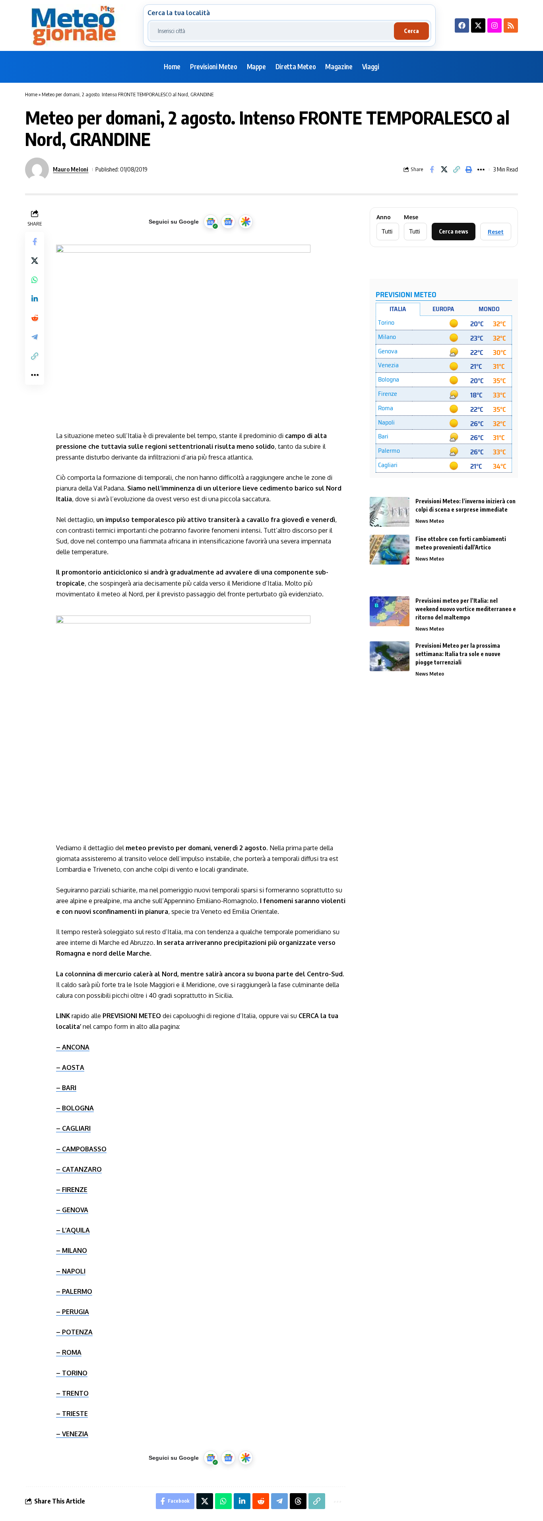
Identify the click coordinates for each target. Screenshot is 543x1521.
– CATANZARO (79, 1169)
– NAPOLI (70, 1271)
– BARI (66, 1088)
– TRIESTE (72, 1414)
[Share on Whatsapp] (34, 279)
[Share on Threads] (298, 1501)
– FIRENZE (71, 1190)
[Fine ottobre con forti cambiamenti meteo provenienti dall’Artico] (389, 550)
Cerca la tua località (178, 13)
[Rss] (511, 25)
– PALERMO (74, 1291)
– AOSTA (70, 1067)
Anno (383, 217)
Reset (496, 231)
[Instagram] (494, 25)
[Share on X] (444, 169)
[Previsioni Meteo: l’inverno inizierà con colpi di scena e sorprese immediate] (389, 512)
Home (31, 94)
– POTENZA (74, 1332)
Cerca (411, 30)
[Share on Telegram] (34, 337)
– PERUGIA (72, 1312)
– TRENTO (72, 1393)
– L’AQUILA (73, 1230)
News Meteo (429, 521)
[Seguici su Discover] (246, 221)
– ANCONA (72, 1047)
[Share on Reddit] (34, 317)
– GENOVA (72, 1210)
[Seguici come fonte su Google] (211, 221)
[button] (456, 169)
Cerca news (453, 231)
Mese (411, 217)
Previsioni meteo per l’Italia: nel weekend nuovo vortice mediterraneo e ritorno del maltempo (465, 609)
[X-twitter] (478, 25)
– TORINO (71, 1373)
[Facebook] (462, 25)
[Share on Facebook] (431, 169)
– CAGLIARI (73, 1128)
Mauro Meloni (70, 169)
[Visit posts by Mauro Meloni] (37, 169)
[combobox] (272, 31)
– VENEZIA (72, 1434)
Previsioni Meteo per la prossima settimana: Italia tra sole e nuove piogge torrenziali (457, 654)
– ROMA (68, 1352)
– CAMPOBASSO (81, 1149)
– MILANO (71, 1250)
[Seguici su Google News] (228, 221)
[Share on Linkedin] (34, 298)
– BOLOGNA (75, 1108)
